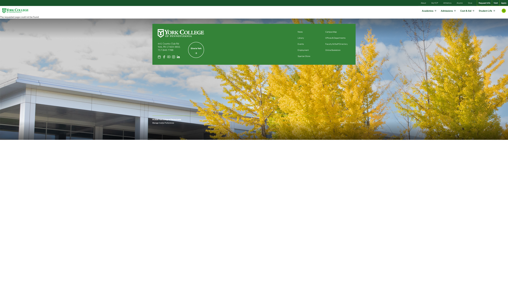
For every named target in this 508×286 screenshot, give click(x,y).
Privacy (353, 122)
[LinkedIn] (178, 57)
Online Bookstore (332, 50)
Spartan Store (304, 56)
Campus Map (331, 31)
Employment (303, 50)
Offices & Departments (335, 38)
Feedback (343, 122)
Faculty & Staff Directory (336, 44)
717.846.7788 (165, 49)
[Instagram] (173, 57)
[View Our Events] (159, 57)
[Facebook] (164, 57)
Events (301, 44)
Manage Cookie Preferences (163, 123)
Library (301, 38)
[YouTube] (168, 57)
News (300, 31)
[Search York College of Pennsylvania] (504, 11)
